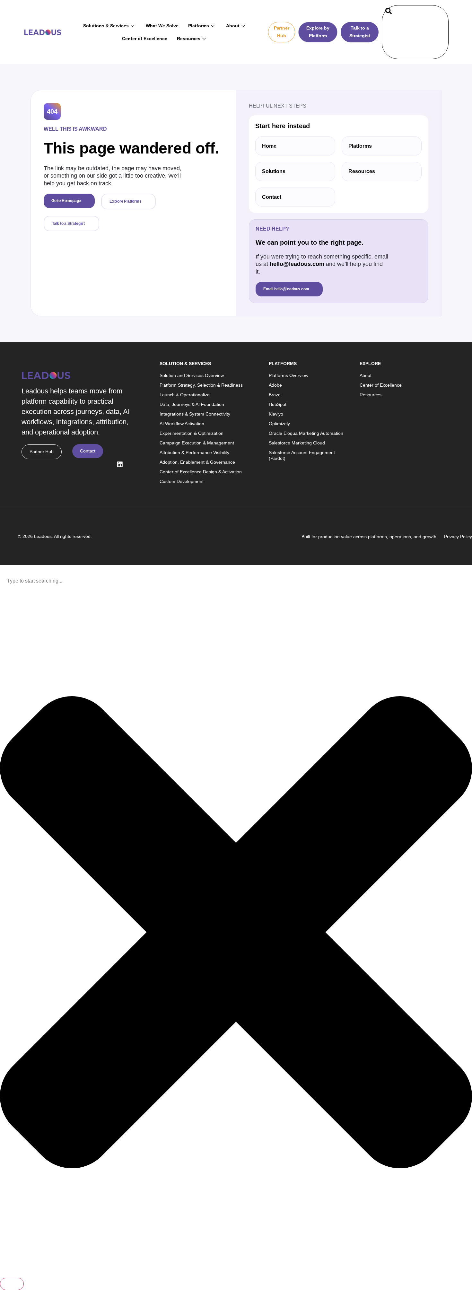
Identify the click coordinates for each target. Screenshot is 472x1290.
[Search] (437, 38)
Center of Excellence (144, 38)
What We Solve (162, 25)
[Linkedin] (119, 464)
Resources (188, 38)
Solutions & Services (106, 25)
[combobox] (236, 581)
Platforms (198, 25)
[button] (388, 11)
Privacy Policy (458, 536)
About (233, 25)
